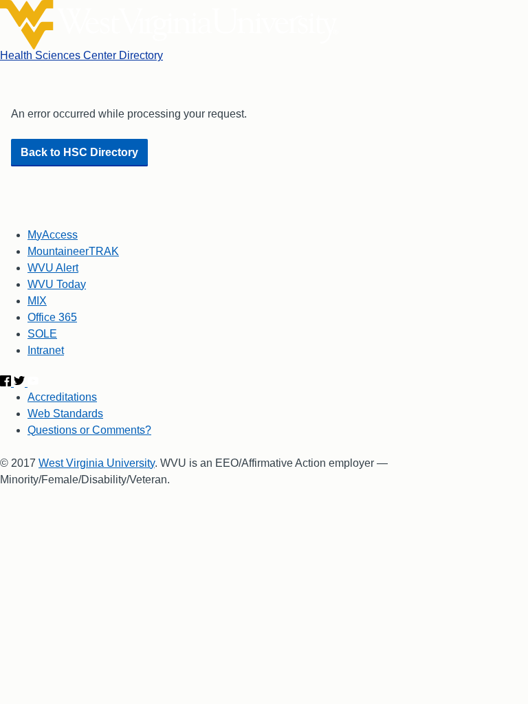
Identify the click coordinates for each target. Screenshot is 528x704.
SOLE (42, 334)
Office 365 (52, 317)
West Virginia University (96, 463)
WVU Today (57, 284)
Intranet (46, 350)
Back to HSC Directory (79, 152)
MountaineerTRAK (73, 251)
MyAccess (53, 235)
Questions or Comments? (89, 430)
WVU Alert (53, 268)
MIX (37, 301)
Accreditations (62, 397)
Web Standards (65, 413)
